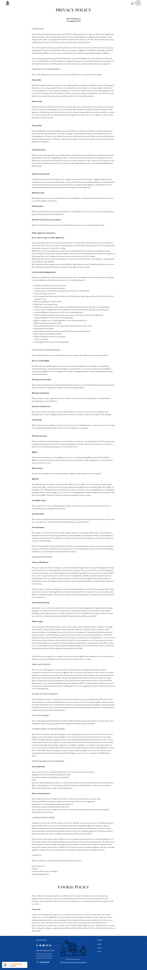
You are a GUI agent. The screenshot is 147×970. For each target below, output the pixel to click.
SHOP (99, 951)
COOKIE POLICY (81, 962)
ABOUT (99, 948)
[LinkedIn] (50, 945)
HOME (99, 944)
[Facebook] (40, 945)
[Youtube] (43, 945)
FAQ (74, 962)
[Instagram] (37, 945)
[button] (138, 3)
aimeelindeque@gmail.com (40, 874)
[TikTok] (47, 945)
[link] (132, 3)
